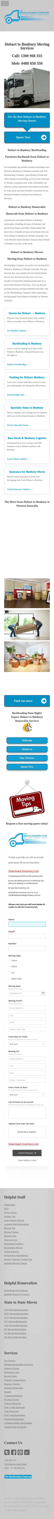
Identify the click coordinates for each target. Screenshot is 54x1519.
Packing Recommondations (16, 1255)
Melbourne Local (11, 1372)
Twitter (7, 1452)
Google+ (27, 1452)
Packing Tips (10, 1216)
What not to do (10, 1240)
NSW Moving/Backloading (16, 1314)
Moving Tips (9, 1228)
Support (7, 1392)
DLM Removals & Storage (16, 1290)
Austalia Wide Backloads (15, 1427)
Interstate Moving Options (15, 1263)
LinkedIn (20, 1452)
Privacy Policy (10, 1212)
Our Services (27, 757)
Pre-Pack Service (11, 1399)
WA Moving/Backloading (15, 1337)
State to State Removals (14, 1407)
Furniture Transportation (14, 1380)
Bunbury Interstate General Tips (18, 1259)
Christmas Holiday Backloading (18, 1423)
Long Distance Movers (14, 1220)
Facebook (13, 1452)
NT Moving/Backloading (15, 1329)
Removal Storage (11, 1368)
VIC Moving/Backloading (15, 1321)
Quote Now (23, 137)
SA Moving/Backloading (15, 1333)
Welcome (27, 740)
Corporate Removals (13, 1396)
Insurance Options (12, 1384)
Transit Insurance (11, 1251)
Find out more (23, 700)
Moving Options (11, 1232)
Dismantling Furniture (13, 1244)
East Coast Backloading (14, 1415)
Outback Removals (12, 1403)
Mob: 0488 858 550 (27, 63)
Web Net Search (20, 1510)
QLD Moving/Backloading (16, 1310)
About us (27, 749)
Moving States (10, 1376)
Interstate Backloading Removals (18, 1364)
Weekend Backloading (14, 1419)
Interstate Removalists (13, 1388)
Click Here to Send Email (15, 1464)
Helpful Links (10, 1236)
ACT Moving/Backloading (16, 1317)
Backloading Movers (13, 1248)
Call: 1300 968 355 (27, 56)
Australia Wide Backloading (16, 1224)
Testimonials (9, 1205)
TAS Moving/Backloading (15, 1325)
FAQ (6, 1208)
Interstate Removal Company (17, 1294)
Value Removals (11, 1411)
